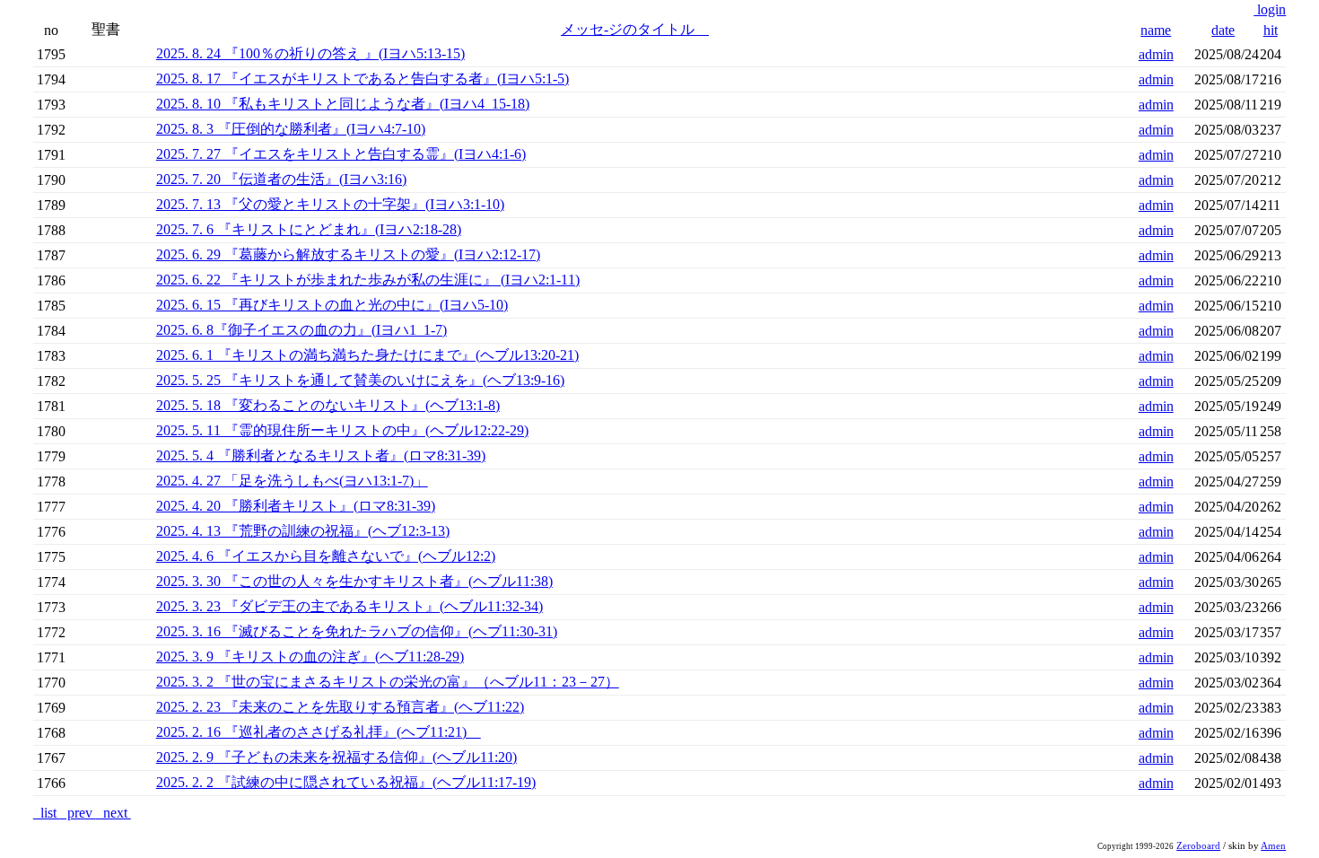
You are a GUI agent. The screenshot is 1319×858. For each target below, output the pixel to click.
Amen (1273, 846)
